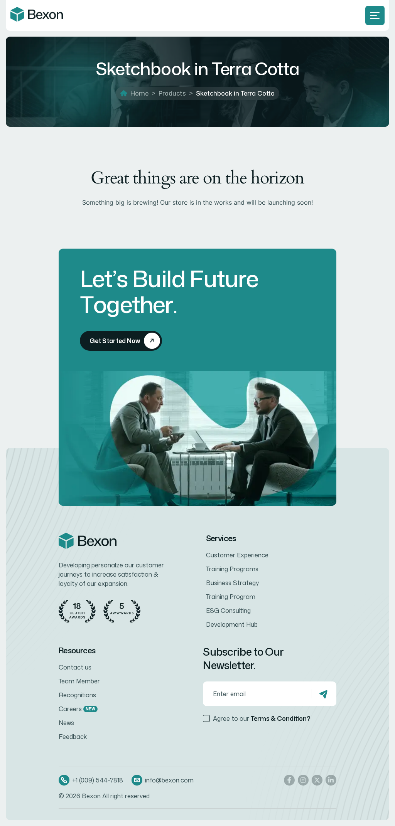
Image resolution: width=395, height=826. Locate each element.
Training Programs (232, 569)
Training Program (230, 596)
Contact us (75, 667)
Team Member (79, 681)
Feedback (73, 736)
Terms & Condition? (281, 718)
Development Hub (232, 624)
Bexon (91, 796)
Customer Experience (237, 555)
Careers (77, 709)
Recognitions (77, 695)
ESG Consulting (228, 610)
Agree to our (262, 718)
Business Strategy (232, 583)
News (66, 722)
